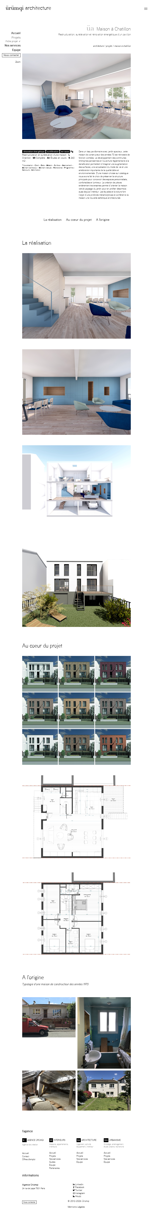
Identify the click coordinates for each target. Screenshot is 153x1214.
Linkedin (79, 1184)
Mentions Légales (76, 1206)
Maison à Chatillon (122, 46)
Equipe (16, 50)
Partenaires (54, 1168)
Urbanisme (112, 1140)
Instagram (80, 1193)
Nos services (13, 45)
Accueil (16, 33)
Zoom (18, 61)
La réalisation (53, 220)
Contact (25, 1156)
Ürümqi (15, 8)
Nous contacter (11, 55)
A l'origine (103, 220)
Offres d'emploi (28, 1159)
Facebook (79, 1187)
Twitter (78, 1190)
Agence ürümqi (33, 1140)
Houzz (78, 1196)
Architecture (38, 7)
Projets (16, 37)
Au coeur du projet (79, 220)
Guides (52, 1161)
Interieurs (57, 1140)
